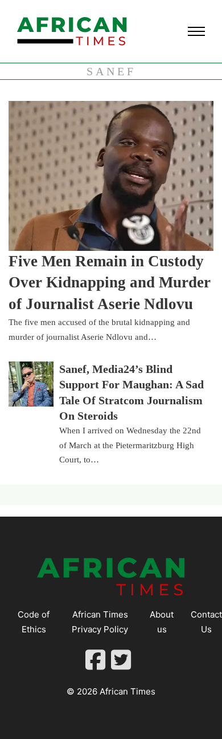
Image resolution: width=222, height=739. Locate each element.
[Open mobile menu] (196, 31)
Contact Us (206, 622)
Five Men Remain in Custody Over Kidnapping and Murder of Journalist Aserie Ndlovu (110, 283)
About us (162, 622)
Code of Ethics (34, 622)
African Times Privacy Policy (100, 622)
